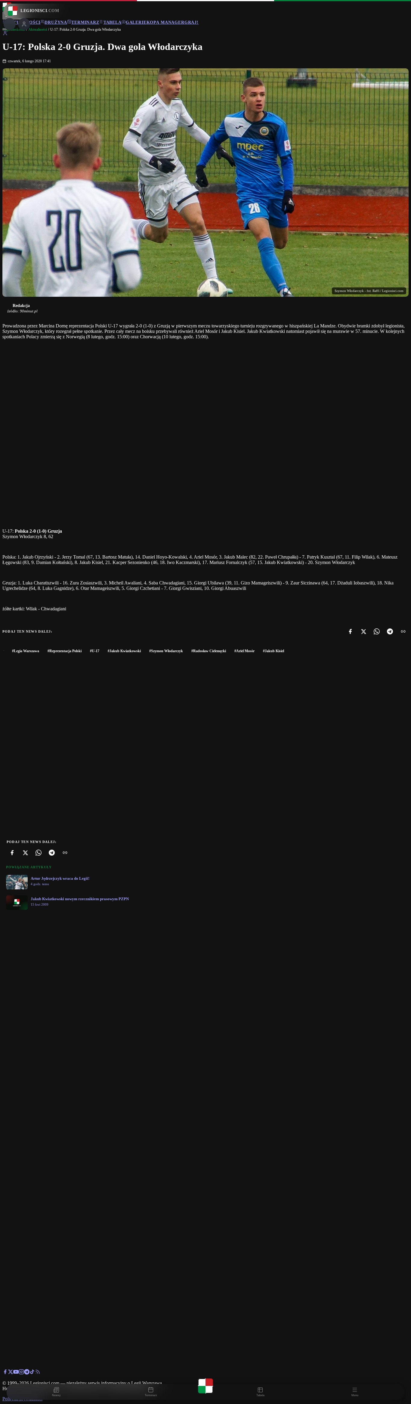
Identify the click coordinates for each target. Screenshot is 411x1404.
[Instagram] (21, 1372)
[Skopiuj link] (403, 631)
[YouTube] (16, 1372)
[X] (363, 631)
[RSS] (37, 1372)
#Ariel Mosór (244, 651)
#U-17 (94, 651)
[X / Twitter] (10, 1372)
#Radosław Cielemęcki (208, 651)
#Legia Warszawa (25, 651)
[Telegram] (390, 631)
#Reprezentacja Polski (65, 651)
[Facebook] (350, 631)
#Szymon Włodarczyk (166, 651)
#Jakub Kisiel (273, 651)
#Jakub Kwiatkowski (124, 651)
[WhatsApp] (376, 631)
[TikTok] (32, 1372)
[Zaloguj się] (5, 34)
